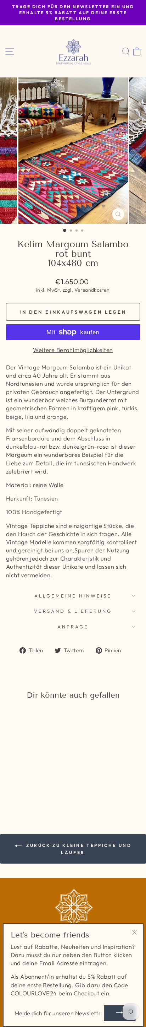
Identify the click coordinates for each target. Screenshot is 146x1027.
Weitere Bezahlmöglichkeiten (73, 349)
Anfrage (73, 626)
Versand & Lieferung (73, 611)
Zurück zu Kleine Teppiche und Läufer (78, 849)
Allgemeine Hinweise (73, 596)
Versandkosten (92, 290)
